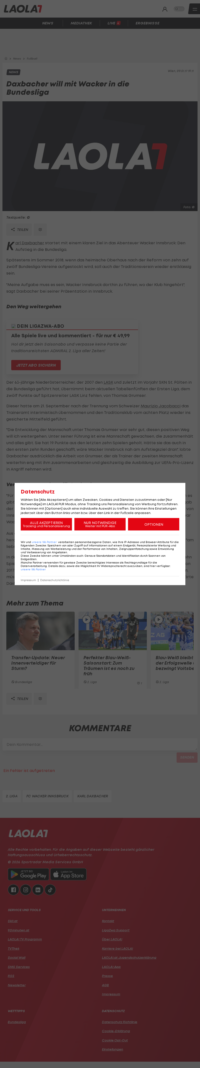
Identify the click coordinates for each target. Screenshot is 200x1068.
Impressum (28, 580)
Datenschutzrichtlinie (54, 580)
